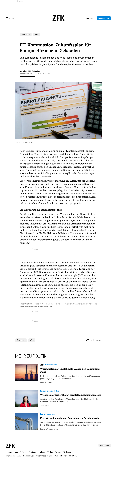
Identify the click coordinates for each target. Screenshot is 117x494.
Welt (36, 34)
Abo (103, 18)
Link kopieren (96, 340)
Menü (11, 18)
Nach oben (104, 445)
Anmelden (90, 18)
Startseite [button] (58, 18)
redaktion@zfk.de (45, 306)
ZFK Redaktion (34, 71)
